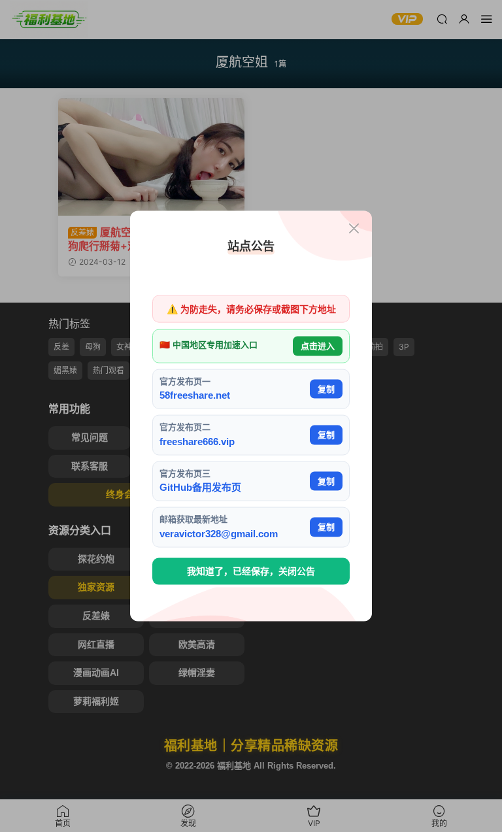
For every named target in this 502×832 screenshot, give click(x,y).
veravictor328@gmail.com (218, 533)
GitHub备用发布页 (200, 487)
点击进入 (318, 346)
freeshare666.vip (197, 440)
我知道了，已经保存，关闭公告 (251, 571)
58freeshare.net (194, 395)
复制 (326, 388)
